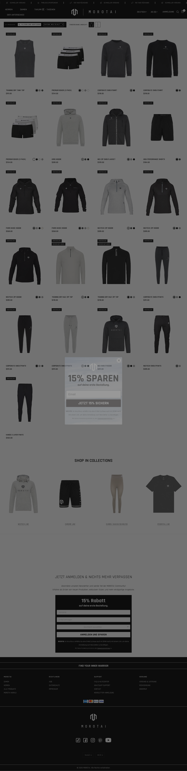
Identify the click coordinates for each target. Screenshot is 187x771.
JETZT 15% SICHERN (93, 397)
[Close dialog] (119, 355)
